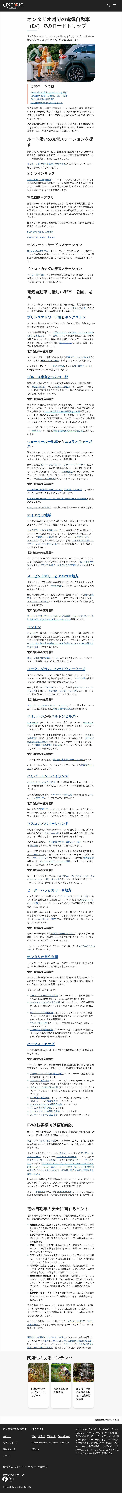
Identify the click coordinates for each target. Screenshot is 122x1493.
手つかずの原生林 (61, 386)
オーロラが (56, 585)
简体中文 (51, 1436)
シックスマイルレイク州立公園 (45, 1002)
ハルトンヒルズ (63, 716)
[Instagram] (11, 1480)
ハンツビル (63, 876)
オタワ (84, 308)
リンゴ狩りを (46, 687)
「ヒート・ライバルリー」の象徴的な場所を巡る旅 (67, 1340)
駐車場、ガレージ (73, 489)
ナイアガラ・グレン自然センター (43, 530)
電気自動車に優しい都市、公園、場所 (48, 95)
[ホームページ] (13, 6)
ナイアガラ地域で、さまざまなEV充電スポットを (62, 565)
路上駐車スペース (82, 366)
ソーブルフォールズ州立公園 (44, 995)
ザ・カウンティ (56, 335)
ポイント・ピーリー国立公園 (44, 1087)
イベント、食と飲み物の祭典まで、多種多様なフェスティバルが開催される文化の (60, 643)
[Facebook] (5, 1480)
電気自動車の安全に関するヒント (46, 102)
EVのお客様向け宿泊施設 (42, 99)
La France (53, 1442)
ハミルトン (35, 716)
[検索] (108, 5)
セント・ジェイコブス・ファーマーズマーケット (63, 464)
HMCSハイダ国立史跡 (40, 1107)
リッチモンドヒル (46, 705)
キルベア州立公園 (38, 1022)
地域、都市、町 (10, 1442)
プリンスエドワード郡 (44, 317)
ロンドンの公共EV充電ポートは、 (43, 658)
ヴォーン (62, 705)
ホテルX (61, 1153)
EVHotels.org (64, 1191)
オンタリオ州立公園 (42, 957)
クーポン (7, 1455)
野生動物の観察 (56, 842)
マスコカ (34, 823)
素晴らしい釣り (73, 842)
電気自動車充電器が (62, 708)
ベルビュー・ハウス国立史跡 (44, 1101)
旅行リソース (9, 1449)
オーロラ (31, 705)
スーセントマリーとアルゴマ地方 (53, 576)
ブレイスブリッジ (79, 876)
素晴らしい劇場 (45, 537)
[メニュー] (114, 5)
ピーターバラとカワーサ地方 (49, 890)
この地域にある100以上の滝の (46, 745)
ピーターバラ (65, 896)
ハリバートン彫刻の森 (61, 794)
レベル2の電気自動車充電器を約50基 (62, 411)
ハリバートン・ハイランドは (41, 782)
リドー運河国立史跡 (39, 1097)
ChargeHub (45, 179)
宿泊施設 (34, 845)
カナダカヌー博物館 (47, 919)
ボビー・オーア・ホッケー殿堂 (55, 861)
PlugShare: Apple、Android (40, 231)
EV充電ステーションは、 (63, 933)
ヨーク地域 (79, 678)
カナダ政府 (32, 179)
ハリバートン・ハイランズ (47, 776)
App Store (40, 1191)
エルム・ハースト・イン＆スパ (42, 1160)
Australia (64, 1442)
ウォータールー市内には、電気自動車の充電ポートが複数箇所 (57, 498)
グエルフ (46, 507)
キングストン (75, 317)
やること (7, 1436)
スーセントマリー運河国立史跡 (45, 1111)
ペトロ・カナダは (35, 274)
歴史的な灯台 (38, 386)
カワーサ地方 (80, 896)
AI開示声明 (43, 1466)
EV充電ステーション (47, 809)
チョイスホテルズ (46, 1140)
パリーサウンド (56, 823)
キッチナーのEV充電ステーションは (44, 489)
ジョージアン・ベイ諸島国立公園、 (47, 1073)
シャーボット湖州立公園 (41, 1029)
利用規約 (7, 1466)
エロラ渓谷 (67, 471)
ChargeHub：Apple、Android (41, 237)
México (35, 1449)
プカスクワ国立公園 (39, 1080)
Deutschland (64, 1436)
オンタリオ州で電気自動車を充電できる (46, 164)
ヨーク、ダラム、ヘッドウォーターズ (56, 669)
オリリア (36, 430)
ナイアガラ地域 (39, 515)
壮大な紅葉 (88, 857)
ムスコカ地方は (51, 833)
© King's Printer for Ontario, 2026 (17, 1487)
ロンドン (34, 627)
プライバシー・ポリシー (25, 1466)
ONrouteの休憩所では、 (39, 251)
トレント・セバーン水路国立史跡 (46, 1104)
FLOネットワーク (50, 360)
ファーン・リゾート (66, 1156)
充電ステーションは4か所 (78, 357)
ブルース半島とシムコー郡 (47, 377)
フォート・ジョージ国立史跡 (44, 1114)
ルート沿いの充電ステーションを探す (48, 92)
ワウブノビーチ (39, 857)
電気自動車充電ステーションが (68, 430)
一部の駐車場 (57, 366)
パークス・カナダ (41, 1044)
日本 (34, 1436)
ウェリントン (33, 507)
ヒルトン (31, 1140)
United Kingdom (39, 1442)
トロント (74, 308)
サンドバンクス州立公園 (41, 1012)
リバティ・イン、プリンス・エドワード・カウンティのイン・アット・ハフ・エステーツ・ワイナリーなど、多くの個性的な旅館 (60, 1167)
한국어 (41, 1436)
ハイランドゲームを (45, 478)
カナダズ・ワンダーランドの (62, 690)
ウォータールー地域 (42, 441)
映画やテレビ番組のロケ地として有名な (46, 1337)
